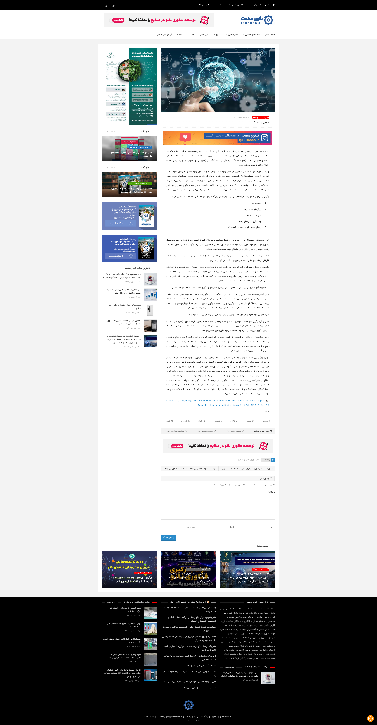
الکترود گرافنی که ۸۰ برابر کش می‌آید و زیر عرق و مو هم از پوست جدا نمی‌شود (190, 609)
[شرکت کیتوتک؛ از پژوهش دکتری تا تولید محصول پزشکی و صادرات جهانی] (150, 295)
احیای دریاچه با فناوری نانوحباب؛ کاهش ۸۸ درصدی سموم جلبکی (189, 682)
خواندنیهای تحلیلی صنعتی (248, 459)
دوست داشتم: (234, 431)
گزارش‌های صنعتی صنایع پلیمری (198, 569)
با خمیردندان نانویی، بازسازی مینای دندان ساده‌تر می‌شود (192, 688)
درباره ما (220, 5)
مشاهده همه (111, 132)
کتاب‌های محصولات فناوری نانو (140, 183)
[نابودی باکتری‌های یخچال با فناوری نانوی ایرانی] (150, 310)
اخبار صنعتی (233, 35)
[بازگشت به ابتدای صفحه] (7, 718)
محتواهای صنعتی (252, 35)
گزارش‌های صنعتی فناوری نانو (140, 147)
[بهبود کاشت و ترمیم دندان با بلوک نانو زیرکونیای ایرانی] (150, 613)
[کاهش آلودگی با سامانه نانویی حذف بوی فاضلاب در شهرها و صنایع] (150, 326)
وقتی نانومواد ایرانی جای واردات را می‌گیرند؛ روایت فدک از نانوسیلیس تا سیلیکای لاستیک (192, 619)
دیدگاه (271, 492)
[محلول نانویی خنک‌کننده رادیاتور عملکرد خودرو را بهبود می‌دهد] (150, 644)
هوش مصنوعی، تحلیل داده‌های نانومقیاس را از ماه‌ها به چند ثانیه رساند (189, 673)
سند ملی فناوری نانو (236, 5)
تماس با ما (177, 720)
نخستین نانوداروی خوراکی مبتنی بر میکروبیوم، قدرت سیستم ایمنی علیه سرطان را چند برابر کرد (189, 638)
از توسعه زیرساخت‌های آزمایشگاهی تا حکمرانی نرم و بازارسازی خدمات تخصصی (190, 658)
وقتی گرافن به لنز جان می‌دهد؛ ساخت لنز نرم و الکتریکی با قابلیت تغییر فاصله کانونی (189, 648)
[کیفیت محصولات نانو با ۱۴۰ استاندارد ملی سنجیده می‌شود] (150, 629)
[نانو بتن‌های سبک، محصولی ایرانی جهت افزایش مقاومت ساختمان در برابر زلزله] (150, 659)
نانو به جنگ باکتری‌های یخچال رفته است (199, 666)
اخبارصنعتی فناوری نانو (260, 117)
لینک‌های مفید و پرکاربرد (262, 5)
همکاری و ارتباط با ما (203, 5)
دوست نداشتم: (205, 431)
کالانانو (192, 35)
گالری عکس (204, 35)
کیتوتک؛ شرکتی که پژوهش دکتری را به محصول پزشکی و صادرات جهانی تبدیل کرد (189, 629)
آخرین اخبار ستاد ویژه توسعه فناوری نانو (188, 602)
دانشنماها (181, 35)
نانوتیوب (217, 35)
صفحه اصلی (270, 35)
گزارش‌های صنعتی (164, 35)
